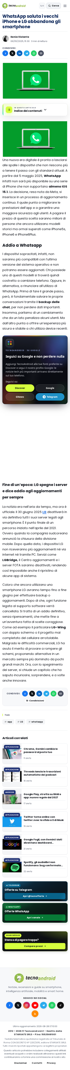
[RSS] (35, 1013)
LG (44, 512)
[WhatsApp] (34, 53)
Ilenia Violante (20, 37)
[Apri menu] (65, 6)
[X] (12, 53)
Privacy (51, 1063)
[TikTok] (60, 1005)
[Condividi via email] (41, 53)
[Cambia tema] (42, 6)
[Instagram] (26, 1005)
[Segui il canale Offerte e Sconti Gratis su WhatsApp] (52, 1005)
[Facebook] (5, 53)
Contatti (37, 1063)
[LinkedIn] (19, 53)
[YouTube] (35, 1005)
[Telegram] (27, 53)
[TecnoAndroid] (16, 6)
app (9, 721)
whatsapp (37, 721)
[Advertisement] (35, 421)
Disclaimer (20, 1063)
